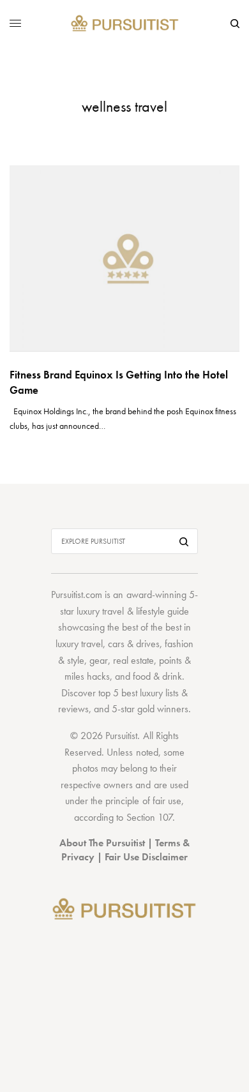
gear (98, 660)
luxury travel (79, 643)
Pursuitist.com (76, 594)
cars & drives (134, 643)
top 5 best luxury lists (138, 692)
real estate (133, 660)
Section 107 (149, 817)
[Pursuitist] (125, 24)
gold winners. (164, 708)
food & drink (157, 676)
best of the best (151, 627)
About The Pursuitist (102, 842)
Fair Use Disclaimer (146, 857)
